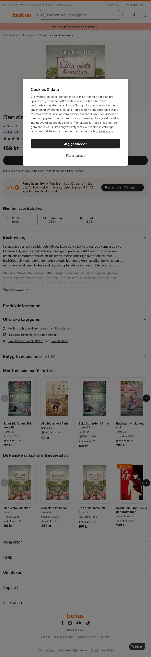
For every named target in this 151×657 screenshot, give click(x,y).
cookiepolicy (104, 131)
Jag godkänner (75, 144)
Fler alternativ (75, 155)
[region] (75, 122)
